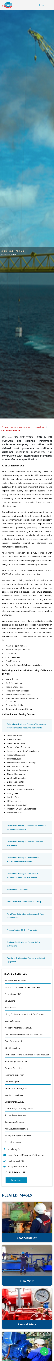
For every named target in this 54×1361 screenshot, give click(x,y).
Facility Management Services (18, 1135)
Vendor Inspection (13, 1142)
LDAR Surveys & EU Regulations (19, 1108)
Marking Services (12, 1021)
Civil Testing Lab (12, 1081)
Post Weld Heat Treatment (16, 1129)
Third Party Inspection (14, 1041)
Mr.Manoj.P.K (14, 1149)
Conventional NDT (13, 994)
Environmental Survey (14, 1102)
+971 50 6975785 (16, 1160)
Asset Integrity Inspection (16, 1061)
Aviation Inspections (14, 1095)
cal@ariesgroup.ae (17, 1166)
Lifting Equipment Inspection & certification (24, 1014)
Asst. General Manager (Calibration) (26, 1155)
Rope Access (10, 1007)
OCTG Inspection (12, 1048)
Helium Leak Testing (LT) (15, 1088)
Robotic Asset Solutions (15, 1115)
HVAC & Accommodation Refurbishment (22, 987)
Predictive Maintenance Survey (18, 1028)
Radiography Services (14, 1122)
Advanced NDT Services (15, 980)
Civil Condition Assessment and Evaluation (24, 1034)
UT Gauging (10, 1001)
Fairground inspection (14, 1075)
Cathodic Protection (13, 1068)
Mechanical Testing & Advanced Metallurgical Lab (27, 1055)
